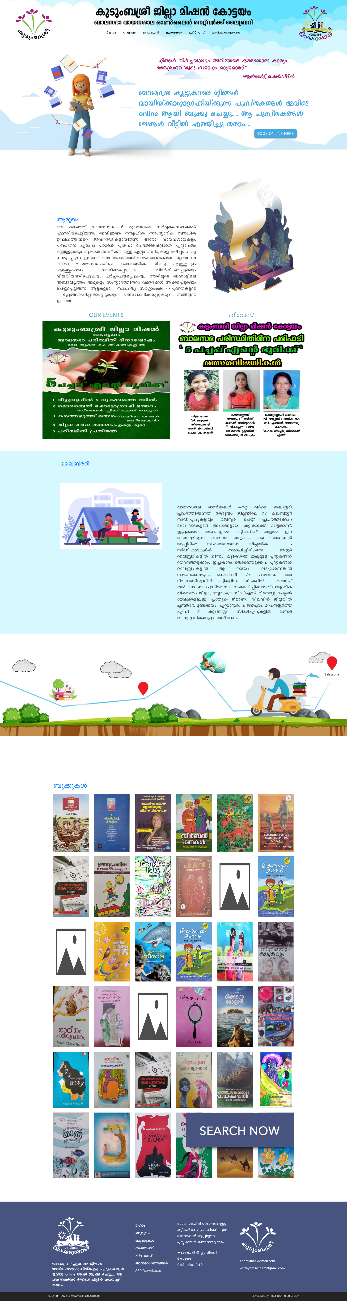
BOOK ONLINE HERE (275, 133)
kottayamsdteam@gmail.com (262, 1269)
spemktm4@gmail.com (257, 1262)
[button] (52, 386)
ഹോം (111, 33)
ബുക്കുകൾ (174, 33)
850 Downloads (148, 1270)
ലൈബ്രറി (151, 33)
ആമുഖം (129, 33)
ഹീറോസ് (197, 33)
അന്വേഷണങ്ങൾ (226, 33)
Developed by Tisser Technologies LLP (275, 1295)
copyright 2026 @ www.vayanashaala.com (74, 1295)
